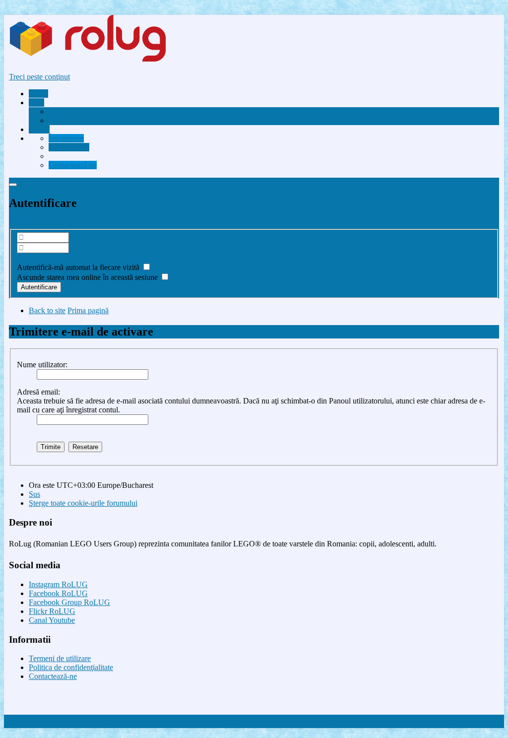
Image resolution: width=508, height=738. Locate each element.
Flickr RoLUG (52, 611)
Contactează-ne (53, 676)
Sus (34, 494)
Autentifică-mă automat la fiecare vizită (79, 267)
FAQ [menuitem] (56, 120)
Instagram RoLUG (58, 584)
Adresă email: (38, 392)
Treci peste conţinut (39, 76)
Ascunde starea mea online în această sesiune (88, 277)
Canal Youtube (52, 620)
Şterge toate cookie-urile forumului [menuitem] (83, 503)
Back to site (47, 310)
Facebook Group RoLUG (69, 602)
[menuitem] (86, 111)
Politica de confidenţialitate (71, 667)
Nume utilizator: (42, 364)
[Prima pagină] (106, 60)
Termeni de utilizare (60, 658)
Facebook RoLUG (58, 593)
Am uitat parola (41, 257)
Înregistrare (26, 224)
